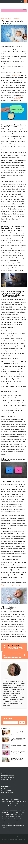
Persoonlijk (17, 808)
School (17, 812)
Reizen (8, 812)
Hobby (24, 801)
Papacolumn (11, 808)
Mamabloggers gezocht (7, 777)
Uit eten (16, 814)
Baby (14, 18)
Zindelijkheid (8, 823)
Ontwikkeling (16, 645)
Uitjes (20, 814)
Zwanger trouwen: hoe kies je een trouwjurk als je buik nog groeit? (18, 733)
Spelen (11, 814)
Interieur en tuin (5, 803)
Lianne (5, 679)
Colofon (3, 788)
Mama (3, 805)
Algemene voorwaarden (7, 792)
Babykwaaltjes (5, 801)
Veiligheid (12, 816)
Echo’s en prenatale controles (15, 801)
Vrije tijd (3, 820)
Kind (11, 803)
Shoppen (22, 812)
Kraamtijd (16, 803)
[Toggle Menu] (24, 10)
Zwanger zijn (4, 827)
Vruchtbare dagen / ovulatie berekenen (15, 820)
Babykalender (16, 799)
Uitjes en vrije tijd (5, 816)
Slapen (18, 18)
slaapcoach (17, 97)
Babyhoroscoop (9, 799)
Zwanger (14, 823)
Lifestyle (20, 803)
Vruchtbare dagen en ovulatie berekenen (18, 746)
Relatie (13, 812)
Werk (3, 823)
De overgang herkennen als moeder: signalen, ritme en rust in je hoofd (18, 753)
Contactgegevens (6, 786)
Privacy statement (6, 790)
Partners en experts (6, 779)
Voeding (21, 818)
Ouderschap (4, 808)
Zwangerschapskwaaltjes (18, 825)
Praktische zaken (6, 18)
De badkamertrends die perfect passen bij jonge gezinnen (17, 759)
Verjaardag (18, 816)
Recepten (4, 812)
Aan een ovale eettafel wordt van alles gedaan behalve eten (18, 739)
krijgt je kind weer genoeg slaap (10, 585)
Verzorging (4, 818)
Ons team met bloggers (7, 775)
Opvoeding (22, 805)
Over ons (3, 773)
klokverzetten (16, 75)
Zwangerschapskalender (7, 825)
